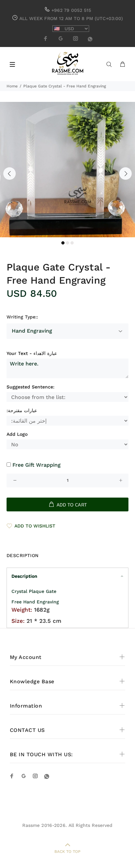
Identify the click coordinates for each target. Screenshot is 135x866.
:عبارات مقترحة (22, 410)
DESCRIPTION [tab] (23, 555)
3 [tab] (72, 243)
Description (24, 576)
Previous (9, 173)
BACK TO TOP (67, 851)
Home (12, 86)
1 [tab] (63, 243)
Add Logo (17, 434)
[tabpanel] (67, 169)
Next (125, 173)
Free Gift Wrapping (36, 465)
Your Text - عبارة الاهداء (32, 353)
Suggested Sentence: (30, 386)
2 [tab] (67, 243)
